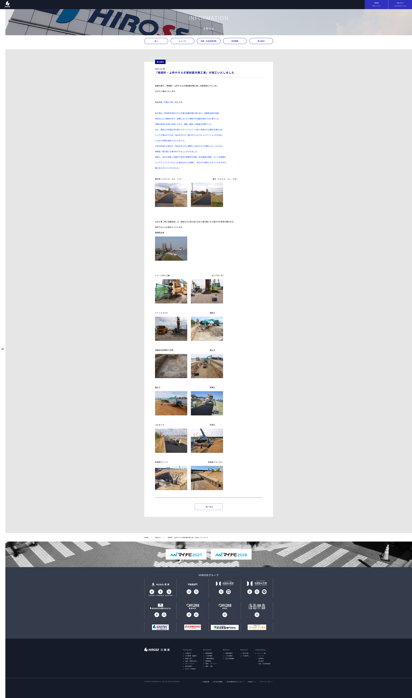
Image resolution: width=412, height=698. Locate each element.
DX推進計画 (205, 682)
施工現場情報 (230, 658)
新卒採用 (245, 653)
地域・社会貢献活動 (209, 41)
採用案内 (261, 658)
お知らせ (158, 537)
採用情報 (235, 41)
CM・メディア (189, 663)
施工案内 (261, 41)
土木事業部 (209, 656)
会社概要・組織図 (191, 656)
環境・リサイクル (211, 663)
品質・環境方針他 (191, 661)
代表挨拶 (188, 653)
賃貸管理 (208, 661)
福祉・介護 (209, 666)
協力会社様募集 (218, 682)
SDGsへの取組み (190, 669)
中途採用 (245, 656)
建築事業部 (209, 653)
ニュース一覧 (261, 653)
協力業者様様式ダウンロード (235, 682)
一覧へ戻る (208, 507)
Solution (207, 649)
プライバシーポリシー (266, 682)
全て (156, 41)
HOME (146, 537)
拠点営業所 (188, 666)
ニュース (182, 41)
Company (187, 649)
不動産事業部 (209, 658)
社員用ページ (252, 682)
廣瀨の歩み (188, 658)
